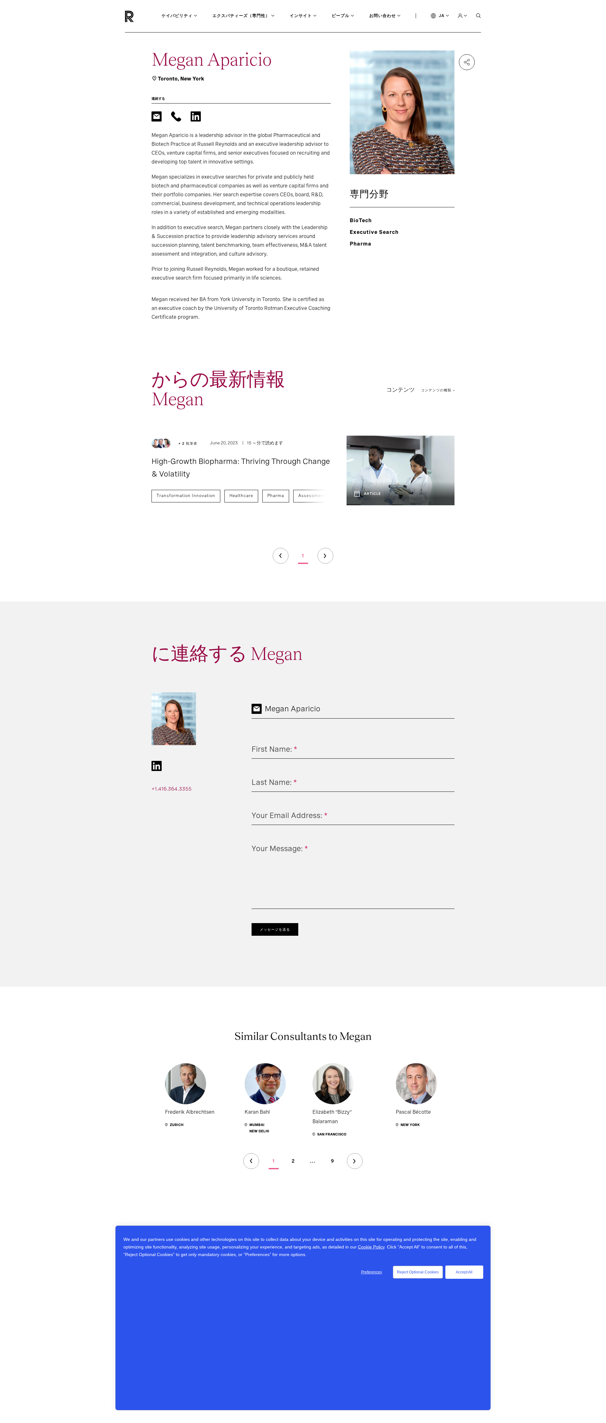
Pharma (275, 495)
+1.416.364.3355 (172, 789)
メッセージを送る (275, 929)
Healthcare (241, 495)
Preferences (371, 1272)
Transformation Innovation (186, 495)
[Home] (140, 16)
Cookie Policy (371, 1246)
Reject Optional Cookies (418, 1272)
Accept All (464, 1272)
